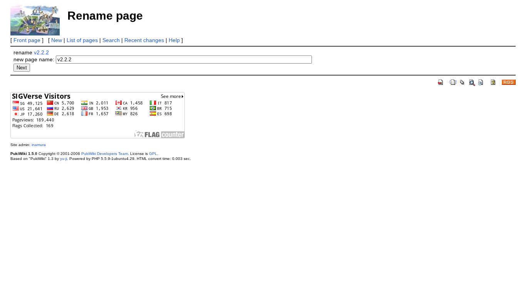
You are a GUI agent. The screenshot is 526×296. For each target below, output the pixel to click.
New (56, 40)
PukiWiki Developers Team (104, 153)
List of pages (82, 40)
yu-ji (63, 158)
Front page (26, 40)
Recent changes (144, 40)
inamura (39, 145)
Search (111, 40)
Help (174, 40)
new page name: (33, 59)
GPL (153, 153)
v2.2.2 (41, 52)
